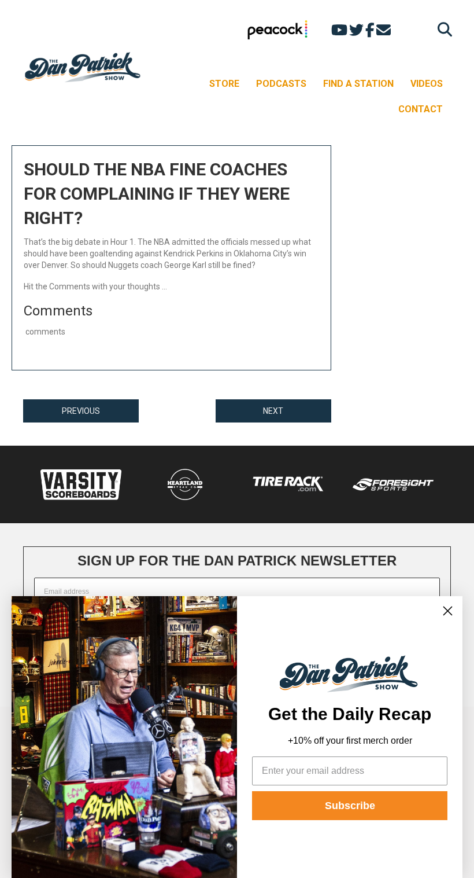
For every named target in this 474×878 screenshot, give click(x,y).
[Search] (442, 29)
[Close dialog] (448, 611)
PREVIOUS (81, 411)
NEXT (273, 411)
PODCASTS (281, 83)
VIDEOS (426, 83)
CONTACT (420, 109)
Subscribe (350, 805)
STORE (224, 83)
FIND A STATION (358, 83)
